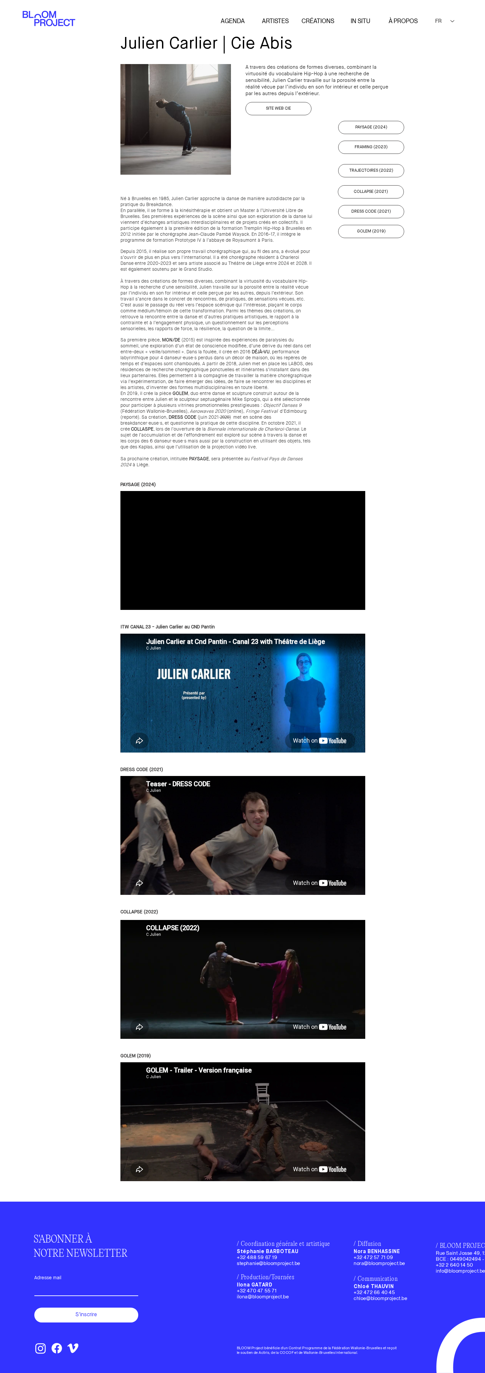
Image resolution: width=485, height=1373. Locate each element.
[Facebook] (57, 1348)
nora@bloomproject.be (379, 1263)
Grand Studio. (198, 269)
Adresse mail (47, 1278)
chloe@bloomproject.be (380, 1298)
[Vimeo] (73, 1348)
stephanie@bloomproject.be (268, 1263)
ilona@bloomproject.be (263, 1297)
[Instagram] (41, 1348)
